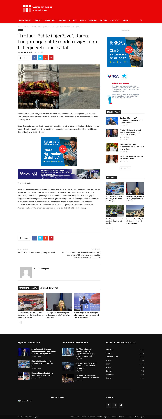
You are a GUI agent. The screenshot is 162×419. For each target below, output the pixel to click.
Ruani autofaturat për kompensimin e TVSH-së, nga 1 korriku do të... (132, 146)
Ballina (20, 27)
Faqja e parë (25, 20)
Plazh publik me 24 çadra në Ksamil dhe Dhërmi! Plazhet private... (135, 221)
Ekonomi (93, 20)
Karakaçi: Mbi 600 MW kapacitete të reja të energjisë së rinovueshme (131, 120)
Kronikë (62, 20)
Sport (126, 20)
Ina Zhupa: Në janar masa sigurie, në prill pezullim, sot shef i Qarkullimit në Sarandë (58, 315)
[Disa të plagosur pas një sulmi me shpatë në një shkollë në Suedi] (115, 211)
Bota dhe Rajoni (111, 216)
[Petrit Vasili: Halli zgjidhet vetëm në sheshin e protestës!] (68, 378)
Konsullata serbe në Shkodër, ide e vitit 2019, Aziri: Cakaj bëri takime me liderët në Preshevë (30, 315)
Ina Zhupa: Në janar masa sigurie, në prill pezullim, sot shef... (135, 199)
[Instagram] (114, 405)
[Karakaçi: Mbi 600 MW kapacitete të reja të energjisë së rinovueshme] (112, 121)
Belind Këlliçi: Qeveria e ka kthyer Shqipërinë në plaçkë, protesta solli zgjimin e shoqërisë (86, 315)
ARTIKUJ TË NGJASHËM (28, 288)
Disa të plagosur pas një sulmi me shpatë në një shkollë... (114, 221)
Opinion (72, 20)
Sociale (103, 20)
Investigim (130, 216)
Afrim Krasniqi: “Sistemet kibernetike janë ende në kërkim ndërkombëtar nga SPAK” (43, 351)
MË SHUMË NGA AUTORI (49, 288)
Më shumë (124, 168)
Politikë (37, 20)
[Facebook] (108, 405)
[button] (141, 20)
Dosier (83, 20)
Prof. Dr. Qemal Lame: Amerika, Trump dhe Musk (36, 253)
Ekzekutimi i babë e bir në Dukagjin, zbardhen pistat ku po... (114, 199)
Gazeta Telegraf (26, 52)
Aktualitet (50, 20)
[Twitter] (121, 405)
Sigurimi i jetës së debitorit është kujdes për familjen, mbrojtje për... (86, 365)
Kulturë (114, 20)
